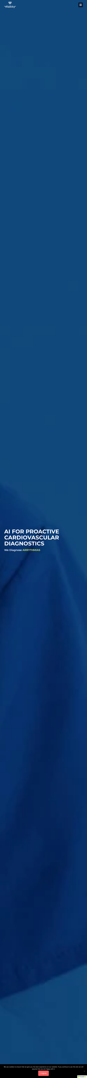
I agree (43, 1073)
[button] (80, 5)
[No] (84, 1071)
